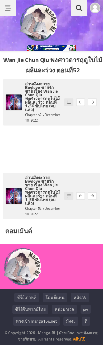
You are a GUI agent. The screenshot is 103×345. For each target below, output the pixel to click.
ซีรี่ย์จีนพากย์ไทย (30, 309)
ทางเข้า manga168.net (36, 321)
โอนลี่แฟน (54, 297)
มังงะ (71, 321)
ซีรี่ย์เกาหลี (26, 297)
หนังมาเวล (64, 309)
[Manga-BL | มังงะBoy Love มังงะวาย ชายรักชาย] (38, 39)
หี (86, 321)
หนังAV (79, 297)
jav (85, 309)
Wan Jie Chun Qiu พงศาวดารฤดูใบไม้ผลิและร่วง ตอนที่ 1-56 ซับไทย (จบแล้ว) (42, 100)
